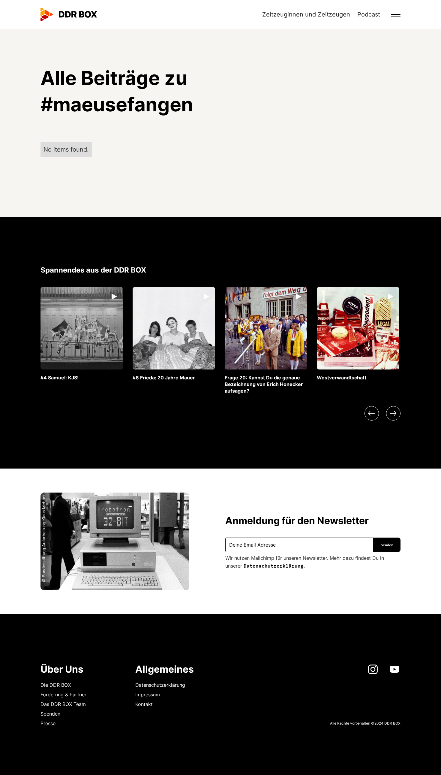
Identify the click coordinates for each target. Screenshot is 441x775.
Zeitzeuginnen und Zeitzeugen (306, 14)
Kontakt (144, 704)
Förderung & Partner (63, 695)
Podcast (368, 14)
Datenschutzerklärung (274, 565)
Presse (48, 723)
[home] (68, 14)
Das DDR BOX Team (63, 704)
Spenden (50, 714)
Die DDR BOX (55, 685)
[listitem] (81, 334)
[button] (392, 14)
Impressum (147, 695)
